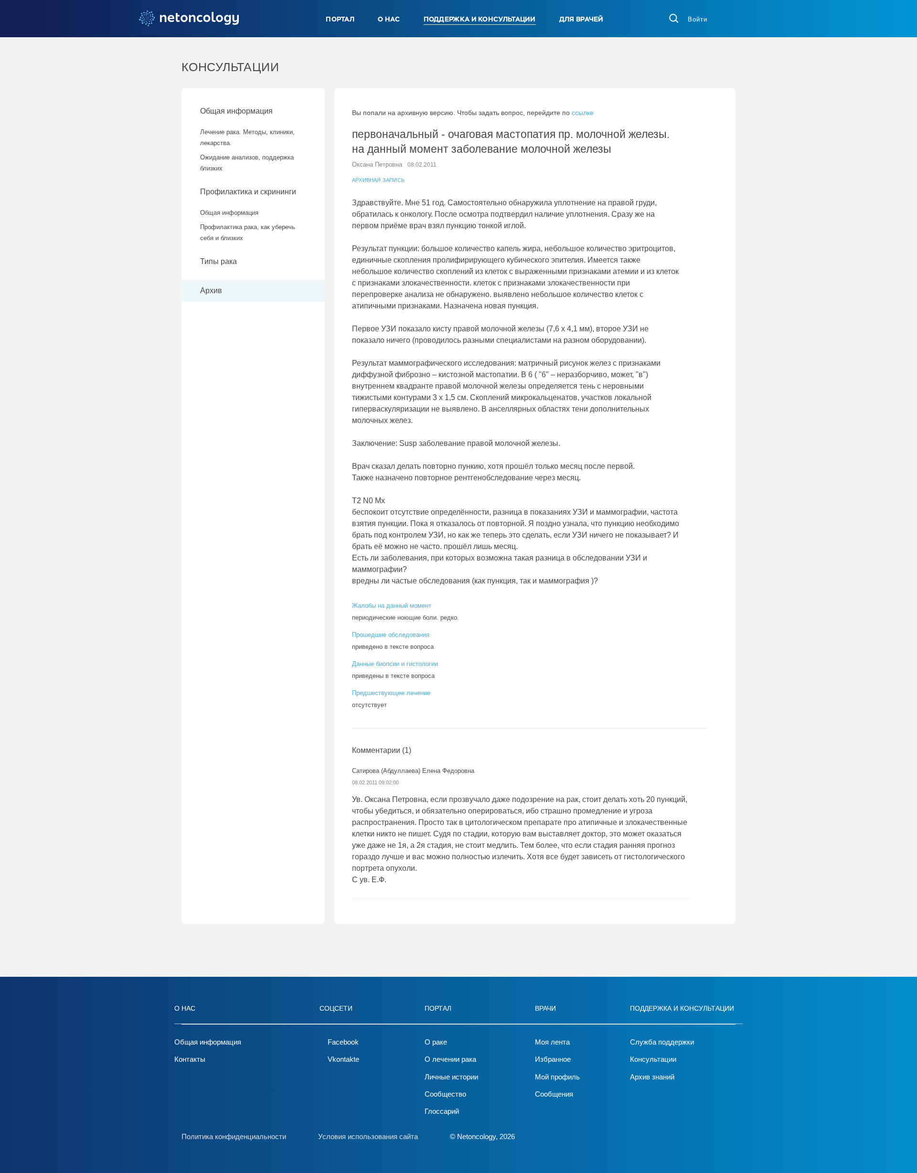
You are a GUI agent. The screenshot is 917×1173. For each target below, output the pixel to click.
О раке (436, 1042)
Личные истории (451, 1077)
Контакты (189, 1059)
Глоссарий (442, 1111)
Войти (697, 19)
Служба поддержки (662, 1042)
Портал (340, 19)
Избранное (553, 1059)
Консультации (653, 1059)
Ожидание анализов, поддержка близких (247, 163)
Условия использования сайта (368, 1136)
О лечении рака (450, 1059)
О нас (389, 19)
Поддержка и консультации (480, 19)
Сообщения (554, 1094)
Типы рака (219, 261)
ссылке (583, 112)
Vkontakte (343, 1059)
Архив (211, 290)
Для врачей (581, 19)
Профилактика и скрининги (248, 192)
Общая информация (236, 111)
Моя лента (552, 1042)
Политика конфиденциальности (233, 1136)
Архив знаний (652, 1077)
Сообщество (445, 1094)
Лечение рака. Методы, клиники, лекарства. (247, 137)
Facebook (343, 1042)
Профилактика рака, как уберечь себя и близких (247, 232)
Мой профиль (557, 1077)
